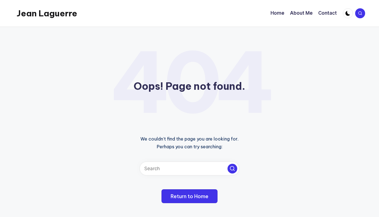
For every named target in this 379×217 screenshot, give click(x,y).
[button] (232, 168)
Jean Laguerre (47, 13)
